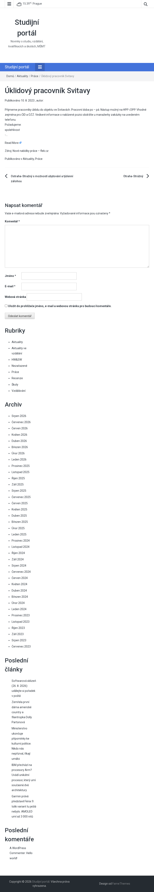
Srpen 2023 (19, 640)
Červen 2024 (20, 578)
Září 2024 (18, 559)
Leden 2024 (19, 609)
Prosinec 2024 (21, 540)
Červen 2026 (20, 428)
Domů (10, 76)
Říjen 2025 (18, 478)
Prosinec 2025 (21, 465)
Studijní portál (17, 67)
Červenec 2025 (21, 497)
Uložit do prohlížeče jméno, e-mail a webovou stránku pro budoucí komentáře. (59, 306)
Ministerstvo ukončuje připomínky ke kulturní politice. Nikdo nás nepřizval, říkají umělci (21, 743)
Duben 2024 (19, 590)
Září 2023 (18, 634)
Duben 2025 (19, 515)
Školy (15, 384)
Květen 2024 (19, 584)
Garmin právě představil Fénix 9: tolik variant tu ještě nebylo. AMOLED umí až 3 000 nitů (24, 806)
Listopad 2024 (20, 546)
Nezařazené (19, 365)
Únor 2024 (18, 603)
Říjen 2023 (18, 627)
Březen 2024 (20, 596)
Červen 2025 (20, 503)
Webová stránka (15, 296)
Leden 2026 (19, 459)
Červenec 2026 (21, 422)
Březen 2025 (20, 521)
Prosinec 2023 (21, 615)
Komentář (12, 221)
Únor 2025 (18, 528)
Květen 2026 (19, 434)
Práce (34, 76)
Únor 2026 (18, 453)
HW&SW (17, 359)
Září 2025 (18, 484)
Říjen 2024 (18, 553)
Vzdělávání (18, 390)
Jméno (10, 275)
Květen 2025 (19, 509)
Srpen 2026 (19, 416)
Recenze (17, 378)
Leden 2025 (19, 534)
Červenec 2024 (21, 571)
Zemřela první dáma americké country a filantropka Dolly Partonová (22, 712)
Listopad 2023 (20, 621)
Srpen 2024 (19, 565)
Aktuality (22, 76)
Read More (12, 142)
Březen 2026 (20, 447)
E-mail (10, 286)
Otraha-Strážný (133, 176)
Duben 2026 (19, 441)
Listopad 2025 (20, 472)
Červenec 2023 (21, 646)
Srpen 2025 (19, 490)
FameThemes (121, 883)
